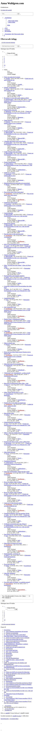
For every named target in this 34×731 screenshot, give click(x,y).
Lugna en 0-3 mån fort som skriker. (13, 503)
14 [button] (4, 65)
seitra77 (8, 555)
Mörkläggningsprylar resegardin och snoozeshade (17, 183)
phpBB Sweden (17, 716)
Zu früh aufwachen (9, 131)
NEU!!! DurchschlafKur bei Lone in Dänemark (16, 244)
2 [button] (4, 58)
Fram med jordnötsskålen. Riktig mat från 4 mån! (17, 471)
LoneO (7, 246)
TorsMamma (9, 193)
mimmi (7, 89)
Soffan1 (8, 414)
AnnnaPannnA (9, 394)
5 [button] (4, 62)
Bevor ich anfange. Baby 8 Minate (13, 482)
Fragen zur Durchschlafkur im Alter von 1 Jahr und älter (18, 133)
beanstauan (8, 174)
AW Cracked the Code (10, 307)
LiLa (7, 423)
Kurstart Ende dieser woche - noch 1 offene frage (17, 441)
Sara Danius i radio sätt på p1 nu (12, 534)
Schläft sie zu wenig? (9, 172)
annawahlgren (9, 374)
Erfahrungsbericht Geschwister (12, 422)
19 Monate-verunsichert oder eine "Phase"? (15, 524)
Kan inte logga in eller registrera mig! (13, 234)
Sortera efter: (18, 596)
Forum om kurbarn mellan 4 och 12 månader (17, 122)
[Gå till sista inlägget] (22, 84)
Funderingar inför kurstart (10, 202)
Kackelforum (26, 536)
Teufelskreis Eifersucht (10, 461)
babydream (8, 443)
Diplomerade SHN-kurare (10, 376)
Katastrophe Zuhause (9, 223)
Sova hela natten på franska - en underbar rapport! (17, 582)
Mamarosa (8, 111)
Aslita (6, 515)
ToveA (7, 453)
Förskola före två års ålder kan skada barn (15, 403)
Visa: (3, 596)
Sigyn (7, 434)
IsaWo (7, 277)
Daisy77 (8, 385)
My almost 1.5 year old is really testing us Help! (16, 98)
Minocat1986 (9, 132)
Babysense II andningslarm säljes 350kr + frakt (16, 383)
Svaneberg (8, 204)
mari (7, 536)
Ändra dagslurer (8, 120)
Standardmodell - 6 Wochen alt (12, 553)
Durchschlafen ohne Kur (10, 110)
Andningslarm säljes (9, 298)
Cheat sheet (7, 331)
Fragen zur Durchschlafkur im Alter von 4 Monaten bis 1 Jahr (18, 112)
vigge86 (8, 78)
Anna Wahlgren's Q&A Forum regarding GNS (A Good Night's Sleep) (18, 101)
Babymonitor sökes (9, 413)
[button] (4, 51)
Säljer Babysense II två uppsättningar (13, 364)
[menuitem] (12, 20)
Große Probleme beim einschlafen (13, 151)
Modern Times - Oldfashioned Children (14, 319)
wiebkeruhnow (9, 163)
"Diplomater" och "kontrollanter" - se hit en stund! (17, 373)
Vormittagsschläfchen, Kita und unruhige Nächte (16, 513)
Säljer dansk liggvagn (9, 452)
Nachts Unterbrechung (10, 162)
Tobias (7, 565)
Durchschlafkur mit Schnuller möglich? (14, 275)
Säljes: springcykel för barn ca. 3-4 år (13, 392)
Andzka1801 (8, 142)
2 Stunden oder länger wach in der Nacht (14, 141)
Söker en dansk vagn (9, 343)
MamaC (8, 184)
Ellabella (8, 122)
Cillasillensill (9, 365)
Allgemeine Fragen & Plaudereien (13, 464)
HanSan (8, 344)
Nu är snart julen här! (9, 564)
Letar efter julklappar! (9, 573)
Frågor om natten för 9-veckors (12, 77)
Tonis (7, 299)
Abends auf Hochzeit (9, 255)
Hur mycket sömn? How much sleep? (14, 192)
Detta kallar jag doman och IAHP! (13, 543)
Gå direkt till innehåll (6, 10)
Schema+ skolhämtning (10, 87)
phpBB (7, 713)
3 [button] (4, 59)
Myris (7, 268)
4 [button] (4, 61)
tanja (7, 483)
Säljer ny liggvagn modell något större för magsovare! (18, 432)
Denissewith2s (9, 99)
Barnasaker (27, 184)
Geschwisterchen (8, 213)
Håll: (3, 597)
